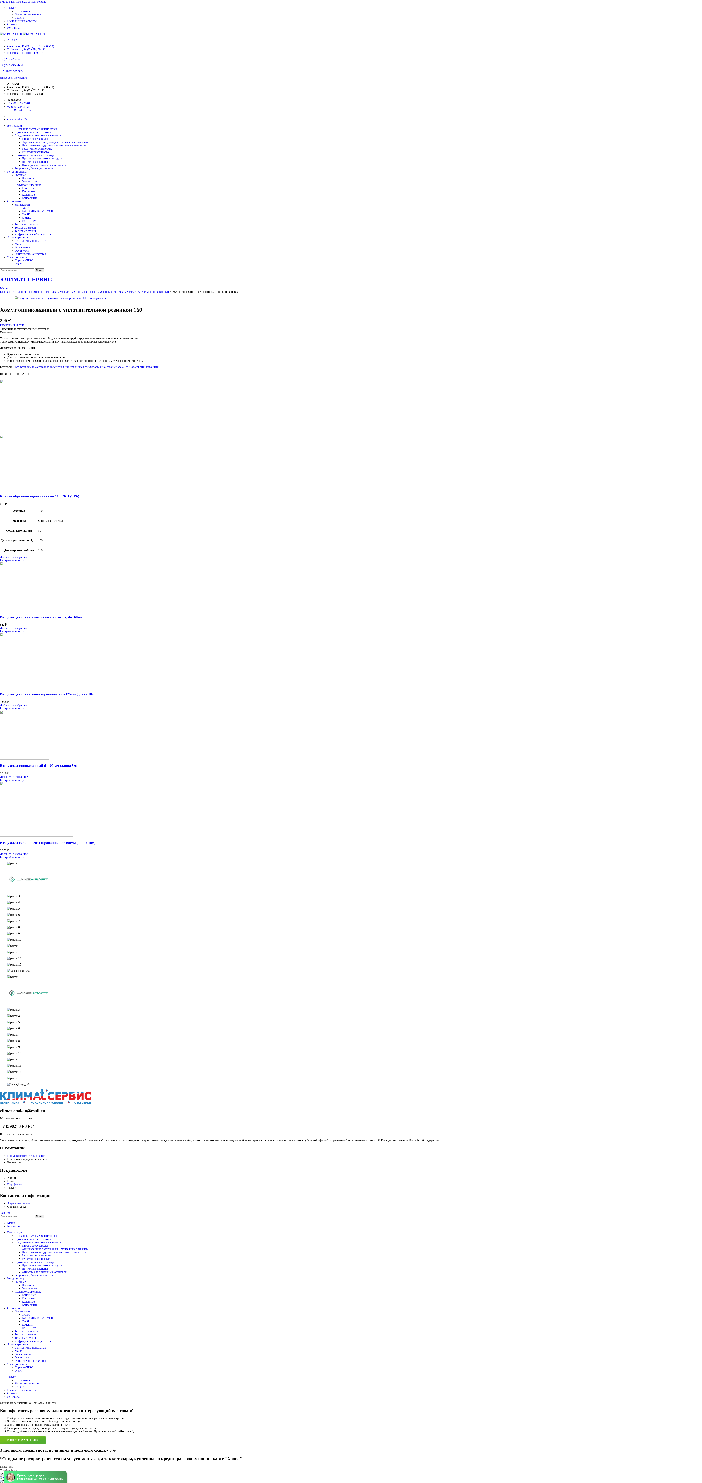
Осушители (22, 250)
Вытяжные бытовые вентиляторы (36, 128)
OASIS (26, 214)
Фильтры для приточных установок (44, 165)
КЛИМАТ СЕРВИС (26, 279)
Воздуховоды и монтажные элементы (38, 135)
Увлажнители (23, 247)
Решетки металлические (37, 148)
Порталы (24, 260)
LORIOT (27, 217)
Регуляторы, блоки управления (34, 168)
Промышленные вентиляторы (33, 132)
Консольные (29, 198)
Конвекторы (22, 204)
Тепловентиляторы (26, 224)
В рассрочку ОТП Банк (22, 1439)
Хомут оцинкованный (155, 291)
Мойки (19, 244)
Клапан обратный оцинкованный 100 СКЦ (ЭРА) (39, 496)
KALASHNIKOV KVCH (37, 211)
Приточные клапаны (35, 161)
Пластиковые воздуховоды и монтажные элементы (54, 145)
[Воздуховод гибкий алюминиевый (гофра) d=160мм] (36, 609)
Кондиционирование (28, 14)
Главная (5, 291)
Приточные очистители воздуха (42, 158)
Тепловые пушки (25, 230)
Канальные (29, 188)
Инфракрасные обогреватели (33, 234)
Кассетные (28, 191)
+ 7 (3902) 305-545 (11, 71)
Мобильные (29, 181)
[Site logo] (11, 33)
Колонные (28, 194)
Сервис (19, 17)
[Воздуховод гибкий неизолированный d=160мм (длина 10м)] (36, 835)
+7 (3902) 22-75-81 (11, 59)
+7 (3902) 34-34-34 (11, 65)
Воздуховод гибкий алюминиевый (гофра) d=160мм (41, 617)
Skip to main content (34, 1)
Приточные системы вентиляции (35, 155)
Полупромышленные (28, 184)
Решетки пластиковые (36, 151)
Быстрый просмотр (12, 560)
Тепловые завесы (25, 227)
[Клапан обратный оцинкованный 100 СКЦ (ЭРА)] (20, 433)
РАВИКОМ (29, 221)
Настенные (29, 178)
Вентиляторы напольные (30, 240)
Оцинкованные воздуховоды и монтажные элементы (55, 142)
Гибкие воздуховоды (35, 138)
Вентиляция (22, 11)
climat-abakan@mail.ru (13, 77)
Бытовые (20, 174)
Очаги (18, 263)
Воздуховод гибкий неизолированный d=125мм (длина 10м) (47, 694)
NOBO (26, 207)
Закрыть (5, 1212)
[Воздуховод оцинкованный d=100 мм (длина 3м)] (24, 758)
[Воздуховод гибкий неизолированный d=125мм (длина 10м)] (36, 686)
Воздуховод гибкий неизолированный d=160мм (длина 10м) (47, 843)
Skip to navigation (11, 1)
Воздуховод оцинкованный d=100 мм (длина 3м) (38, 765)
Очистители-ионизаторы (30, 253)
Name (4, 1466)
